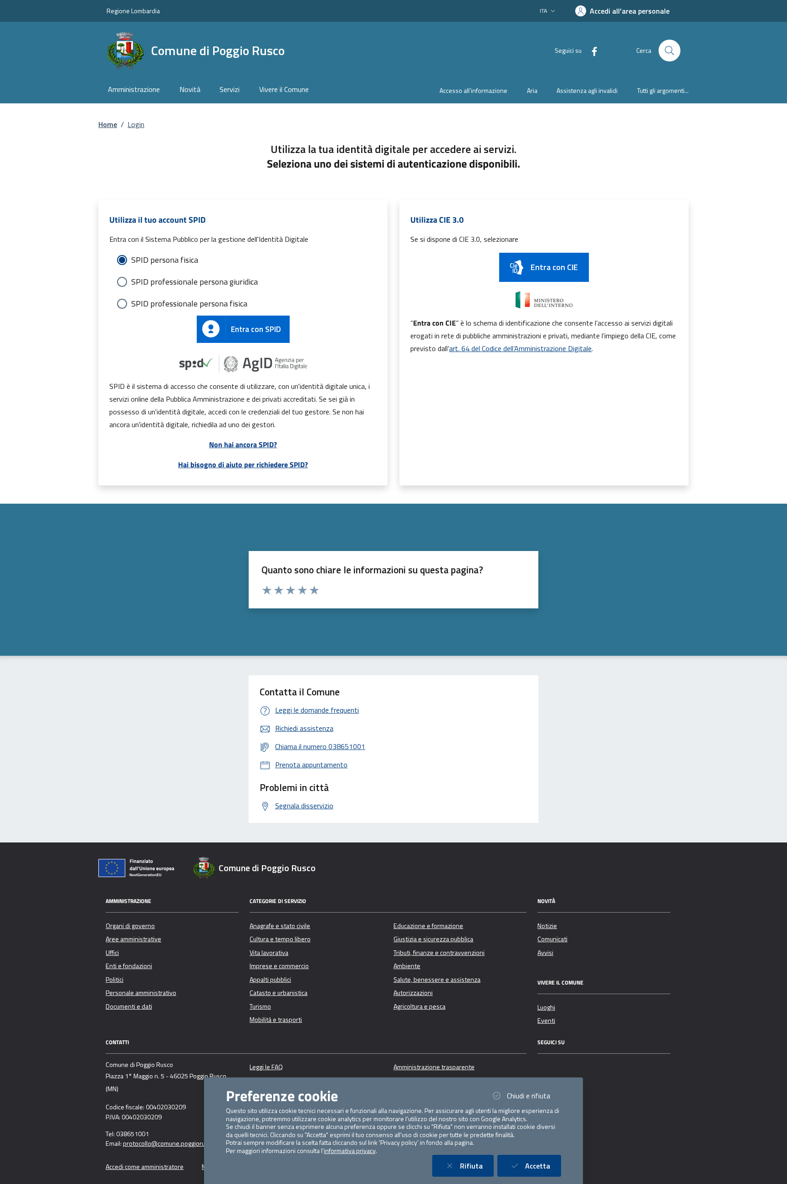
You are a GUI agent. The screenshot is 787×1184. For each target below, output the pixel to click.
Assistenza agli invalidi (587, 90)
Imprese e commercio (279, 966)
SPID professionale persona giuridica (194, 282)
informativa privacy (350, 1151)
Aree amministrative (133, 939)
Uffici (112, 953)
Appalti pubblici (270, 980)
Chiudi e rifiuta (534, 1095)
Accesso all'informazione (473, 90)
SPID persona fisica (164, 260)
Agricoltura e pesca (419, 1006)
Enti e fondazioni (129, 966)
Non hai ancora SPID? (243, 444)
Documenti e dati (129, 1006)
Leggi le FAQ (266, 1067)
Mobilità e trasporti (276, 1020)
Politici (114, 980)
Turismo (260, 1006)
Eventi (546, 1021)
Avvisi (545, 953)
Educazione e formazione (428, 926)
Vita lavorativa (269, 953)
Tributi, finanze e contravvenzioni (439, 953)
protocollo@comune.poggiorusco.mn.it (176, 1143)
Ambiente (407, 966)
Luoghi (546, 1007)
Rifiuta (477, 1165)
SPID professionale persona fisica (189, 303)
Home (107, 124)
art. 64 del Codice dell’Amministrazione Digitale (520, 348)
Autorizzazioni (413, 993)
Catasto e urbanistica (278, 993)
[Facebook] (591, 50)
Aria (532, 90)
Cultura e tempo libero (280, 939)
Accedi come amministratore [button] (145, 1167)
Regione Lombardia (133, 10)
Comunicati (552, 939)
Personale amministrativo (141, 993)
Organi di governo (130, 926)
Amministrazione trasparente (434, 1067)
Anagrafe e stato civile (280, 926)
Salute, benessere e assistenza (437, 980)
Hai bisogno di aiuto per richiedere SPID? (243, 464)
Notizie (547, 926)
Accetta (543, 1165)
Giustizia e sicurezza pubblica (433, 939)
